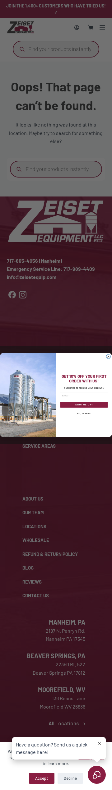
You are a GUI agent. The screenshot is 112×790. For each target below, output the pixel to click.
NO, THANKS (84, 413)
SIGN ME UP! (84, 405)
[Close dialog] (108, 356)
